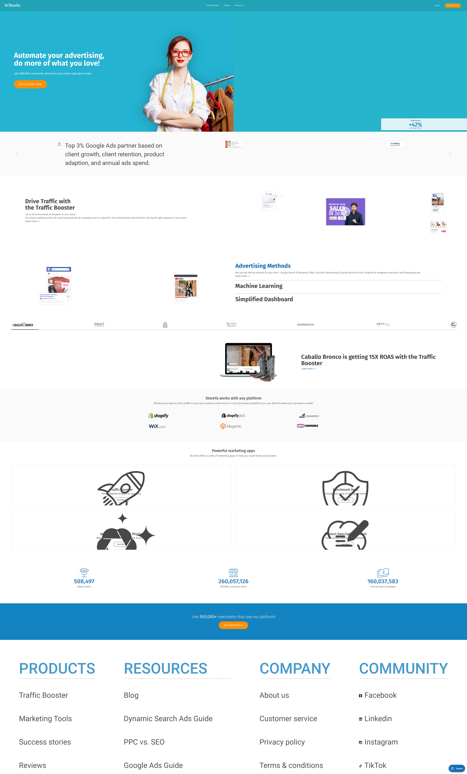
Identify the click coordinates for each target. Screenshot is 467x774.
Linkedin (377, 718)
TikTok (374, 765)
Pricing (218, 5)
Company (295, 668)
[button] (16, 154)
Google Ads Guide (153, 765)
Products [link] (238, 5)
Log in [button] (423, 5)
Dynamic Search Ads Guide (168, 718)
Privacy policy (282, 742)
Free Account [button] (448, 5)
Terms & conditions (291, 765)
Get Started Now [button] (30, 84)
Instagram (380, 742)
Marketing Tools (45, 718)
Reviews (32, 765)
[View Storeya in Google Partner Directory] (59, 144)
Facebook (380, 695)
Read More (121, 500)
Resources (165, 668)
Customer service (288, 718)
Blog (131, 695)
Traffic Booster (194, 5)
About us (274, 695)
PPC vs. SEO (144, 742)
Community (403, 668)
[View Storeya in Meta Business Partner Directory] (395, 144)
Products (57, 668)
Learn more (31, 221)
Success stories (45, 742)
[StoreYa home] (65, 5)
